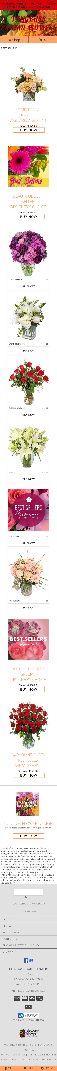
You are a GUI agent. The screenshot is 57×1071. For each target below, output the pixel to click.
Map (29, 1068)
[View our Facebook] (26, 961)
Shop (16, 39)
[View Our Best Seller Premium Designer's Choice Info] (28, 509)
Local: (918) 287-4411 (28, 984)
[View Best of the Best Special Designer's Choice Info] (28, 639)
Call (10, 1068)
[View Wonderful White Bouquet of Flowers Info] (28, 317)
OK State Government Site (42, 1055)
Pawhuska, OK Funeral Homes (20, 1045)
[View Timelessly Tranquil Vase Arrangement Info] (28, 80)
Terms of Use (49, 1059)
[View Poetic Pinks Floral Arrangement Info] (28, 574)
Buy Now (28, 130)
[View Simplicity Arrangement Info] (28, 445)
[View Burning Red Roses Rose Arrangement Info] (28, 381)
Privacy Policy (8, 1059)
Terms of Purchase (29, 1059)
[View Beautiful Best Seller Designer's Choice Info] (28, 166)
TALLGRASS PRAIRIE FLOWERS (28, 23)
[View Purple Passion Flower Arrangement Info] (28, 252)
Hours (49, 1068)
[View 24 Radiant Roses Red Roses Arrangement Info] (28, 725)
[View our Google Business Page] (31, 961)
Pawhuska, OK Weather (13, 1055)
